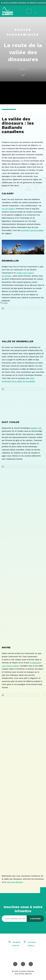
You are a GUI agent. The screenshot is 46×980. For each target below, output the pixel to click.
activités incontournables (32, 230)
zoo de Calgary (8, 209)
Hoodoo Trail (35, 428)
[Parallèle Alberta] (16, 944)
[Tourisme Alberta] (7, 11)
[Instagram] (23, 964)
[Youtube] (31, 964)
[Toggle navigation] (42, 11)
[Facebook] (15, 964)
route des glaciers (14, 882)
